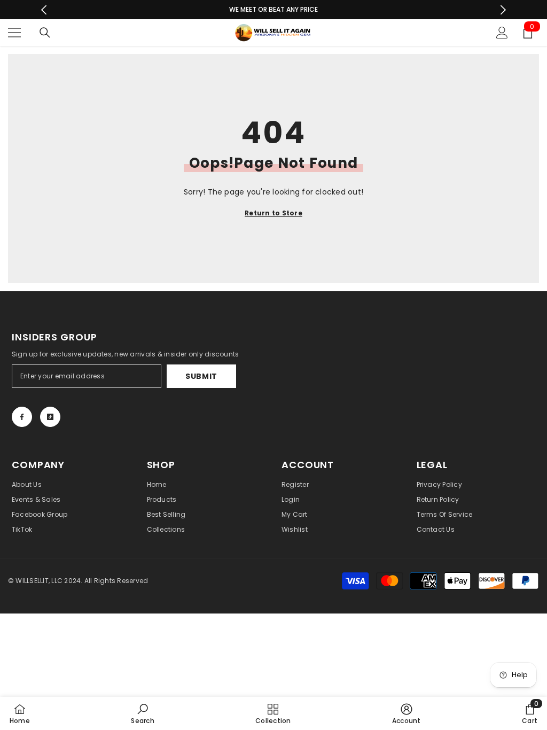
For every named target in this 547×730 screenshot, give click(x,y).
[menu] (14, 32)
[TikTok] (50, 417)
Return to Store (273, 213)
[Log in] (502, 32)
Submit (201, 376)
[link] (142, 713)
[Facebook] (22, 417)
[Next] (503, 10)
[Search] (44, 32)
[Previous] (44, 10)
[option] (274, 9)
